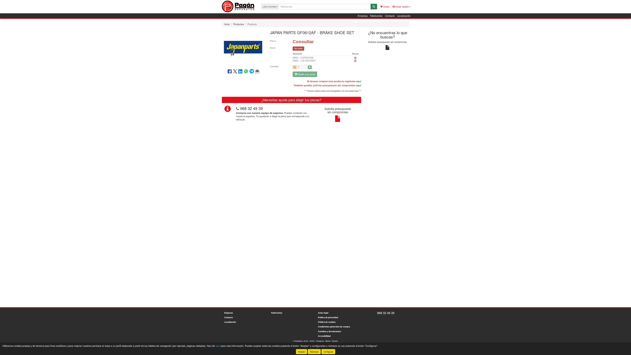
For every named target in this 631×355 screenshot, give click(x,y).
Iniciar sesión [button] (402, 6)
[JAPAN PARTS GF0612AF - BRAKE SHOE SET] (243, 47)
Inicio (227, 24)
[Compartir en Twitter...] (235, 72)
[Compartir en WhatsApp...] (246, 72)
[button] (257, 72)
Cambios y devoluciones (329, 331)
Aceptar (301, 351)
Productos (238, 24)
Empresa (363, 15)
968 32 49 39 (251, 108)
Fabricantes (376, 15)
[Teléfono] (237, 108)
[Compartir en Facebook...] (229, 72)
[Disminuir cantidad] (295, 67)
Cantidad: (274, 66)
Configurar (328, 351)
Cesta (386, 6)
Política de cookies (327, 321)
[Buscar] (374, 6)
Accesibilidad (324, 335)
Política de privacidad (328, 317)
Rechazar (314, 351)
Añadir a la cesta (306, 74)
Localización (403, 15)
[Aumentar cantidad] (310, 67)
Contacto (390, 15)
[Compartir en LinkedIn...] (240, 72)
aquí (358, 81)
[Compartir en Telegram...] (252, 72)
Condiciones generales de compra (334, 326)
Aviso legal (323, 312)
